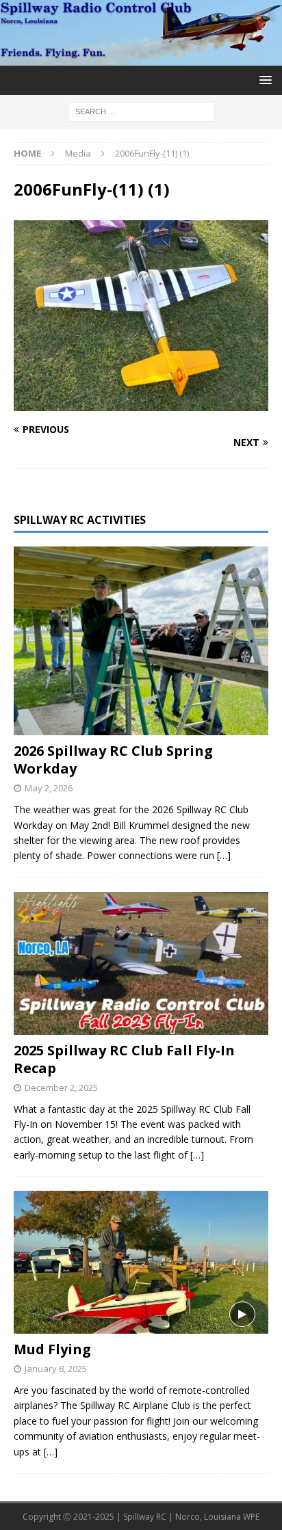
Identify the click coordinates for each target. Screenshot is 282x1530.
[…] (224, 855)
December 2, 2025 (61, 1087)
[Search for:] (141, 110)
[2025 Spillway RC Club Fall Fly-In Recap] (141, 963)
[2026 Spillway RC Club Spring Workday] (141, 641)
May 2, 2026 (49, 788)
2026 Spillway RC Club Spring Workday (113, 759)
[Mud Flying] (141, 1262)
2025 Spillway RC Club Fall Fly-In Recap (124, 1059)
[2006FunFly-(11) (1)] (141, 402)
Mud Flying (52, 1349)
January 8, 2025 (56, 1368)
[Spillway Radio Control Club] (141, 57)
